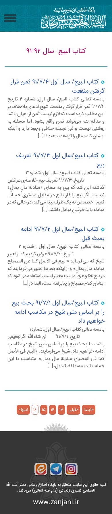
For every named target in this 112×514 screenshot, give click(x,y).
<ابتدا (89, 410)
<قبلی (73, 410)
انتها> (23, 410)
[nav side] (10, 18)
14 (52, 410)
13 (61, 410)
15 (44, 410)
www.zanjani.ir (56, 502)
